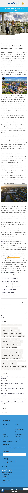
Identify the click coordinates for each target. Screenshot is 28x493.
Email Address (8, 451)
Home (3, 37)
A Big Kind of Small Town (6, 325)
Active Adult (14, 325)
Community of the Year (6, 349)
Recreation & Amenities (19, 429)
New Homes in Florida (6, 363)
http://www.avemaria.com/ (7, 272)
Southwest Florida (12, 289)
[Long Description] (14, 76)
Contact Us (5, 426)
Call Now (14, 491)
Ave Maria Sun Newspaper (7, 441)
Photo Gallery (5, 436)
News (6, 37)
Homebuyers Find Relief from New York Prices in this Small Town (13, 377)
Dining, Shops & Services (19, 434)
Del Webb (13, 349)
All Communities (6, 424)
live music (19, 355)
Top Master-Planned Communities (9, 295)
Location (4, 434)
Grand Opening (8, 352)
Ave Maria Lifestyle (13, 336)
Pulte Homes (4, 289)
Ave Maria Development (13, 278)
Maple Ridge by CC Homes (6, 358)
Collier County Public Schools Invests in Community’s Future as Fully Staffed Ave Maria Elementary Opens (13, 401)
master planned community (18, 358)
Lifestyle (16, 424)
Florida (3, 352)
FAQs (16, 441)
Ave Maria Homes (5, 336)
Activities (19, 325)
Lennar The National (12, 355)
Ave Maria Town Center (6, 284)
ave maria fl (11, 333)
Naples (3, 360)
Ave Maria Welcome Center (6, 341)
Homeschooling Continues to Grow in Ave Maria (12, 383)
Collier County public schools (13, 256)
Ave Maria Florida (5, 281)
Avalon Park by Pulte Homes (7, 327)
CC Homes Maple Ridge (6, 347)
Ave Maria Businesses (6, 330)
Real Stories (3, 317)
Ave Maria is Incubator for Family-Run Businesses (12, 388)
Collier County (14, 347)
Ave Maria (3, 241)
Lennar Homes (17, 286)
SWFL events (4, 369)
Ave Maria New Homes (6, 338)
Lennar (20, 352)
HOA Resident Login (6, 439)
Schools (4, 431)
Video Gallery (17, 436)
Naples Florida (8, 360)
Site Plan (16, 426)
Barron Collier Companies (17, 341)
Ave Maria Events (5, 333)
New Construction (16, 360)
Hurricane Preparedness (7, 286)
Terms (19, 489)
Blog (2, 312)
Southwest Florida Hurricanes (8, 292)
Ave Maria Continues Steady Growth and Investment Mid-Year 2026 (13, 394)
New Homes (23, 360)
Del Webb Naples (20, 349)
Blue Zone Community (11, 344)
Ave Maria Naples (14, 281)
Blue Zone (3, 344)
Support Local (23, 366)
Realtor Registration (18, 439)
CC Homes (15, 284)
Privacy (16, 489)
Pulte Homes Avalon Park (6, 366)
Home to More (15, 352)
